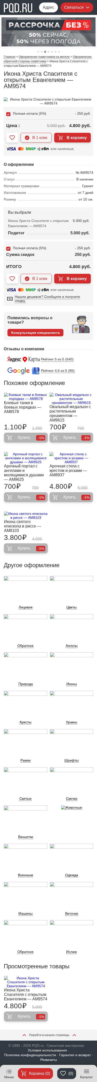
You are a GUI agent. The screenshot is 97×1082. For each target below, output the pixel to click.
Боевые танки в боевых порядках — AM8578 (22, 407)
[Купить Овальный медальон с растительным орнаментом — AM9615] (71, 399)
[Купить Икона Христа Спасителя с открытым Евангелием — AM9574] (26, 982)
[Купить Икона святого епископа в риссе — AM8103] (26, 516)
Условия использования (47, 1050)
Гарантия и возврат (75, 1055)
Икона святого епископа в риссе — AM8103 (22, 526)
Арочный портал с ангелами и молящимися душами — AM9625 (24, 473)
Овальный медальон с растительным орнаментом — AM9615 (70, 413)
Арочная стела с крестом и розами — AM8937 (68, 470)
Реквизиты (48, 1060)
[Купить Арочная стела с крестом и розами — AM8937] (71, 458)
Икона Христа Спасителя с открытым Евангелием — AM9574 (25, 994)
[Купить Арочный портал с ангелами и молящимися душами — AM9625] (26, 458)
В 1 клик (39, 138)
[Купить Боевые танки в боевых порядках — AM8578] (26, 397)
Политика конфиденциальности (30, 1055)
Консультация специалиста (35, 333)
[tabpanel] (48, 31)
